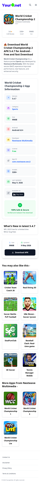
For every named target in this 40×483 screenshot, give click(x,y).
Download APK (21, 252)
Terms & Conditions (9, 474)
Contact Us (6, 457)
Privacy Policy (7, 468)
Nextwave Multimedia (22, 140)
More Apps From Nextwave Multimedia (18, 384)
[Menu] (36, 5)
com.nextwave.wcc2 (21, 161)
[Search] (30, 5)
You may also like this (16, 265)
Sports (15, 109)
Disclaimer (6, 463)
